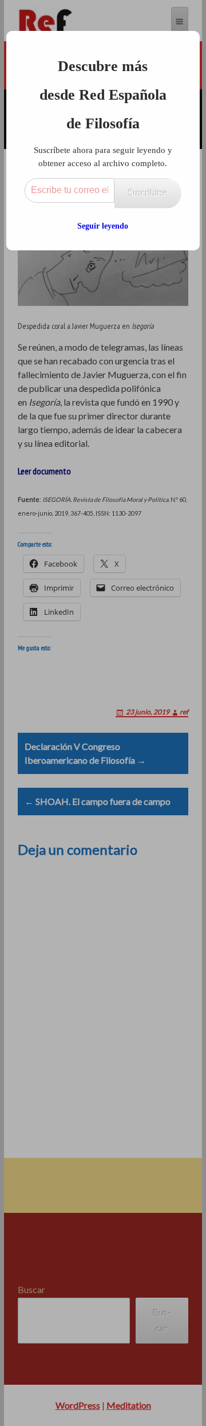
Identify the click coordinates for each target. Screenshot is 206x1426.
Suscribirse (148, 193)
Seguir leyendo (102, 226)
